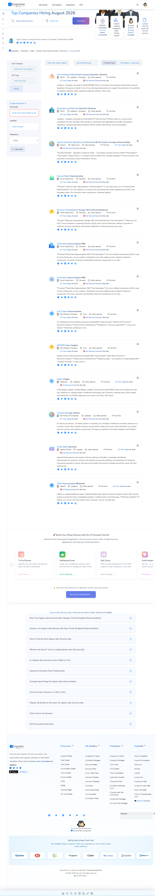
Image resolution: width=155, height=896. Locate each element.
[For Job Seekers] (3, 28)
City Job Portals (66, 794)
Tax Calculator (90, 794)
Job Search (43, 5)
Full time (112, 77)
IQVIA (62, 77)
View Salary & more (70, 80)
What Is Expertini (140, 756)
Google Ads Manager (118, 799)
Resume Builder (91, 764)
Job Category (17, 63)
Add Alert (18, 149)
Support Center (66, 756)
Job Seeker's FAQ (91, 798)
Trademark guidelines (94, 870)
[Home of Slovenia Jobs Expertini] (63, 893)
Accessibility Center (68, 769)
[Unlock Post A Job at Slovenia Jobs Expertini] (87, 893)
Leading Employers (117, 27)
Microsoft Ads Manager (119, 803)
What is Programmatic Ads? (142, 795)
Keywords (14, 107)
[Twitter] (14, 768)
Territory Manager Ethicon (68, 413)
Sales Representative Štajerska (71, 483)
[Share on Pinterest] (28, 43)
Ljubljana (76, 382)
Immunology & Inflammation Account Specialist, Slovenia (82, 74)
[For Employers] (3, 33)
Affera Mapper (63, 379)
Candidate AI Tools (92, 756)
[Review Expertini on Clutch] (90, 855)
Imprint (137, 773)
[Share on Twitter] (21, 43)
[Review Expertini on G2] (37, 855)
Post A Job (114, 764)
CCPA (63, 781)
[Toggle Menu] (3, 13)
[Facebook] (11, 768)
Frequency (14, 134)
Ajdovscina (75, 145)
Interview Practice (92, 777)
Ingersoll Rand (65, 449)
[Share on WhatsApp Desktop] (34, 43)
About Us (138, 764)
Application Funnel (117, 777)
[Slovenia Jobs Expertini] (19, 4)
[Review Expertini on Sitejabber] (126, 855)
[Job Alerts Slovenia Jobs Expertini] (75, 893)
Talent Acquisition (116, 773)
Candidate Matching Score (117, 787)
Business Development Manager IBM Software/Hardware (82, 210)
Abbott (62, 486)
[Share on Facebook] (17, 43)
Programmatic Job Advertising (116, 793)
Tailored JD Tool (116, 781)
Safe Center (65, 764)
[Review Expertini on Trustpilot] (55, 855)
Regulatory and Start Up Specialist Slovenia (76, 108)
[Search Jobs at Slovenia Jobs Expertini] (71, 893)
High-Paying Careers (117, 33)
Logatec (79, 449)
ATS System (114, 769)
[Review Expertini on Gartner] (20, 855)
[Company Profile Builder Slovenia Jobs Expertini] (83, 893)
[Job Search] (137, 5)
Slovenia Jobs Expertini (18, 754)
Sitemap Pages (66, 790)
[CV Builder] (3, 38)
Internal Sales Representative (70, 176)
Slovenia (82, 179)
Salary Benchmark (92, 790)
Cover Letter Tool (91, 773)
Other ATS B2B (140, 790)
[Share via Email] (31, 43)
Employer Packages (117, 760)
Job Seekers (57, 5)
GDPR (63, 785)
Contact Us (138, 777)
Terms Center (66, 773)
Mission (137, 769)
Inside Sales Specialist (67, 446)
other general (96, 77)
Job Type (15, 75)
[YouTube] (20, 768)
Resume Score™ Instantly (131, 32)
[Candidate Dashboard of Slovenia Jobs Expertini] (67, 893)
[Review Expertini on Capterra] (73, 855)
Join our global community (102, 32)
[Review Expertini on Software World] (144, 855)
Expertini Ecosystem (142, 760)
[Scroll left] (11, 564)
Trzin (85, 314)
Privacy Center (66, 777)
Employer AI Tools (117, 756)
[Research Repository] (3, 43)
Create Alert (110, 63)
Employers (70, 5)
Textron (63, 145)
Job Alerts (89, 786)
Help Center (65, 760)
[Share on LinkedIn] (24, 43)
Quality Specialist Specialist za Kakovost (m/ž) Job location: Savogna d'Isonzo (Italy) (93, 142)
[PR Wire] (3, 48)
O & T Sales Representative (69, 311)
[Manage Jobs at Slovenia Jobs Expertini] (91, 893)
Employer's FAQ (140, 781)
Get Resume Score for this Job (97, 80)
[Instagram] (17, 768)
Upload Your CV (145, 25)
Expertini (139, 746)
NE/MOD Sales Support (67, 345)
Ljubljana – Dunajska (78, 77)
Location (13, 120)
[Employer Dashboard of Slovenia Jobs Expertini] (79, 893)
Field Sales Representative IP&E (71, 243)
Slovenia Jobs (78, 831)
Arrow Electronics (67, 179)
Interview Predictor (92, 781)
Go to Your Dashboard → (81, 594)
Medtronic (64, 382)
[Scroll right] (150, 564)
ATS (81, 5)
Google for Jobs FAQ (142, 786)
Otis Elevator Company (68, 314)
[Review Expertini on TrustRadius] (108, 855)
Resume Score (90, 769)
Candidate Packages (92, 760)
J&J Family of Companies (69, 416)
